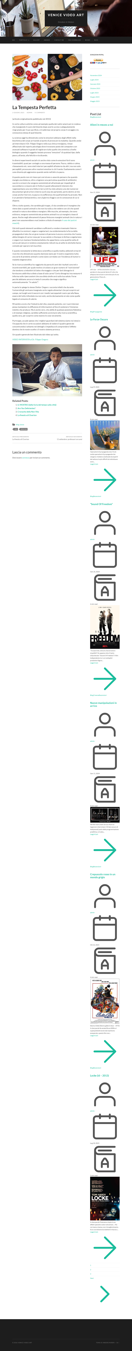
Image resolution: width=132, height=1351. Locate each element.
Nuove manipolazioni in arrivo (103, 704)
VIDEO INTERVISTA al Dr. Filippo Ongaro (30, 339)
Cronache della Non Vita (28, 411)
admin (29, 112)
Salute (22, 425)
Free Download (74, 40)
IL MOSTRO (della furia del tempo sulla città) (37, 405)
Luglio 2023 (94, 93)
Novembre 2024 (96, 75)
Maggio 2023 (95, 101)
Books (87, 40)
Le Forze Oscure (99, 319)
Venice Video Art (66, 15)
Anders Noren (108, 1342)
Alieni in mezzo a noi (101, 124)
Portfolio (23, 40)
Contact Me (59, 40)
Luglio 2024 (94, 80)
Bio (13, 40)
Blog (96, 40)
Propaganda (97, 312)
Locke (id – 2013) (99, 1075)
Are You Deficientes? (26, 408)
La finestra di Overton (27, 415)
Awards (47, 40)
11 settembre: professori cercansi (69, 438)
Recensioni (97, 117)
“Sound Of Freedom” (101, 504)
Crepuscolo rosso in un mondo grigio (102, 876)
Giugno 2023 (94, 97)
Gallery (36, 40)
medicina (24, 429)
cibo (15, 429)
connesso (25, 458)
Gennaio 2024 (95, 84)
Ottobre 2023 (95, 88)
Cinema (96, 695)
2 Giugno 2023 (18, 112)
